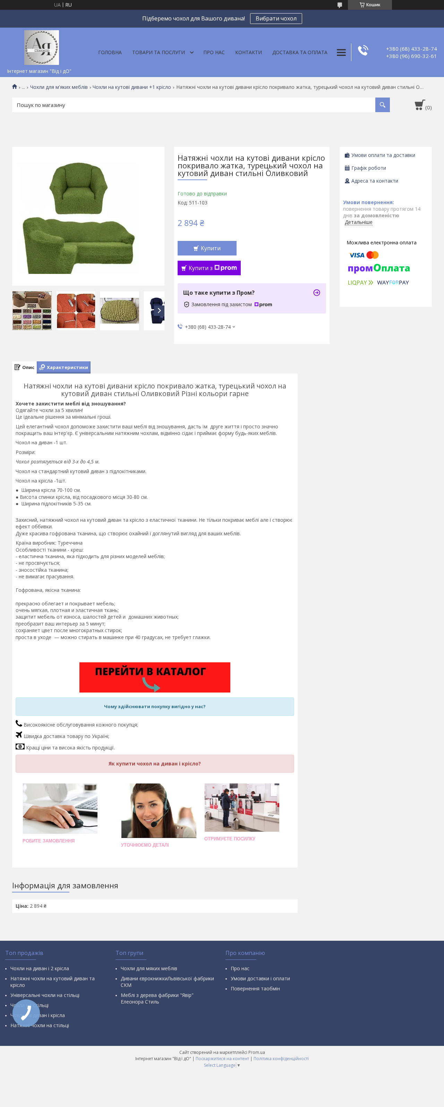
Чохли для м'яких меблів (59, 87)
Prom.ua (256, 1052)
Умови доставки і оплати (260, 978)
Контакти (248, 52)
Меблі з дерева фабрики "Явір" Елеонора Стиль (157, 998)
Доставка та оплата (299, 52)
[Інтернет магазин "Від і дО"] (41, 46)
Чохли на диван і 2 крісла (39, 968)
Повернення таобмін (255, 988)
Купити (211, 248)
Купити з (201, 268)
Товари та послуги (158, 52)
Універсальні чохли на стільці (44, 995)
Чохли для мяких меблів (149, 968)
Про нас (214, 52)
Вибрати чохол (276, 18)
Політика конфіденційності (281, 1059)
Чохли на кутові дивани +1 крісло (132, 87)
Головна (110, 52)
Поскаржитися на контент (222, 1059)
